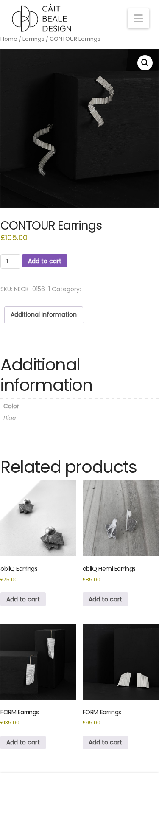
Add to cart (44, 261)
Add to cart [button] (23, 599)
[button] (138, 18)
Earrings (33, 39)
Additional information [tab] (44, 314)
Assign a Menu (79, 805)
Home (8, 39)
